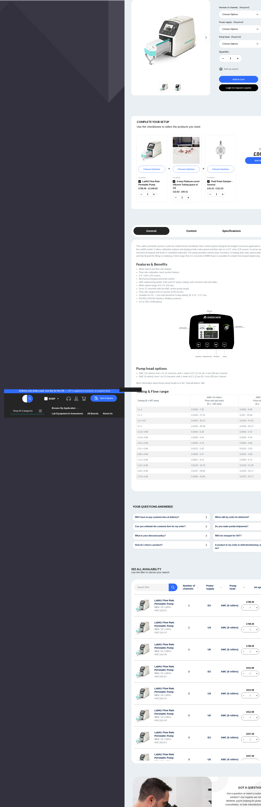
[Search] (30, 398)
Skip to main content (130, 389)
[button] (141, 194)
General (151, 230)
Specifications (231, 230)
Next (206, 37)
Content (191, 230)
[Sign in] (76, 398)
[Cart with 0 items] (84, 398)
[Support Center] (68, 398)
